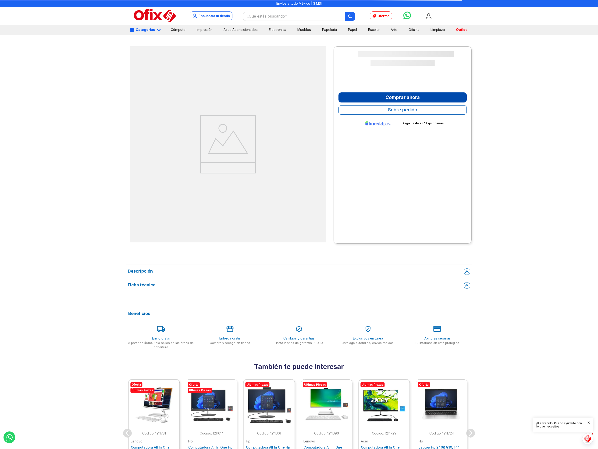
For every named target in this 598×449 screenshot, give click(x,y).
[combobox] (299, 16)
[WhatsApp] (9, 437)
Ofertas (383, 16)
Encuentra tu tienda (214, 16)
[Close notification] (588, 422)
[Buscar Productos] (350, 16)
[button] (560, 425)
